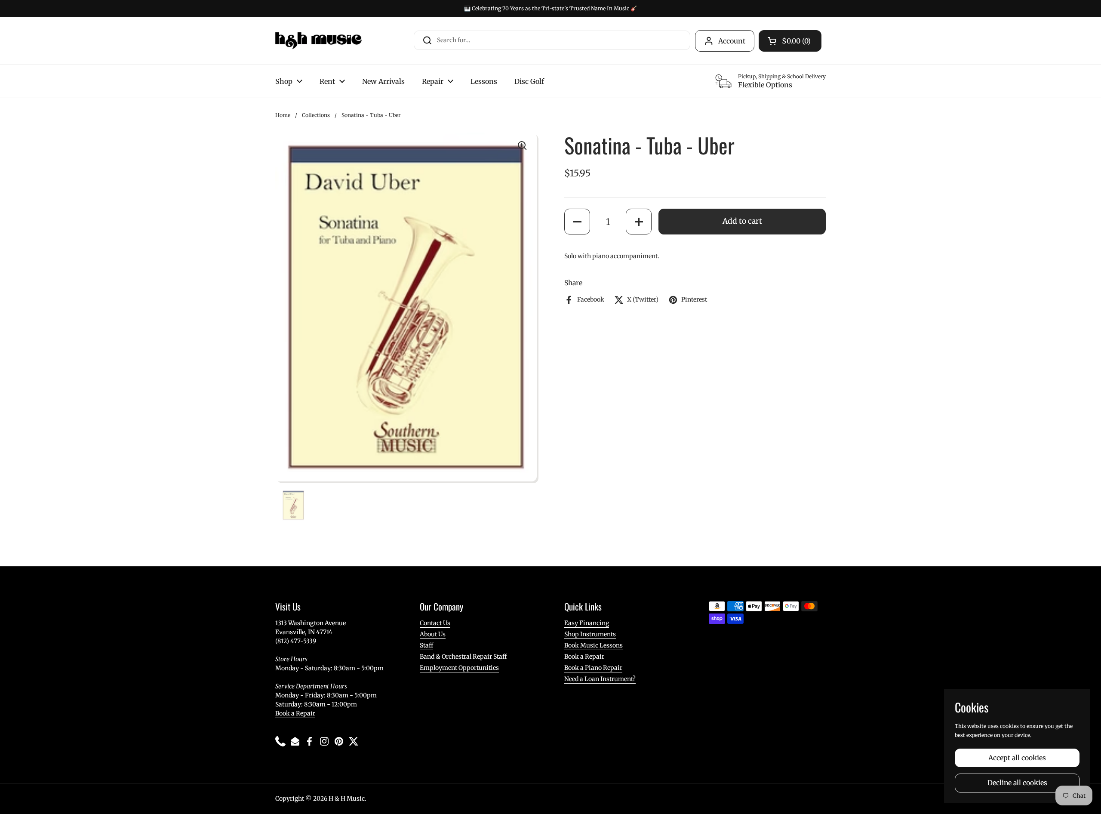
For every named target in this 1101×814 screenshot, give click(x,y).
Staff (426, 645)
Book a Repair (295, 713)
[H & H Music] (318, 40)
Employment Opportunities (459, 668)
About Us (433, 634)
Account (731, 41)
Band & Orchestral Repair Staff (463, 656)
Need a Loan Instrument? (600, 679)
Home (282, 115)
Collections (316, 115)
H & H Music (347, 798)
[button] (577, 221)
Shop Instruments (590, 634)
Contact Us (435, 623)
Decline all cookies (1017, 783)
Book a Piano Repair (593, 668)
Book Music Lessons (593, 645)
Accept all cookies (1017, 758)
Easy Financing (586, 623)
